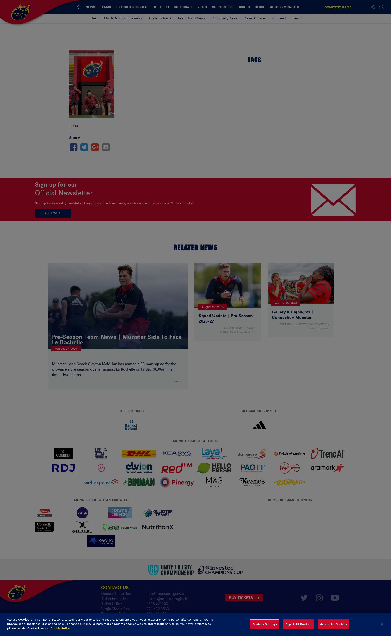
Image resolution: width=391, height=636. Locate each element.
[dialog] (195, 624)
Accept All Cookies (333, 624)
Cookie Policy (60, 628)
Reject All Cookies (298, 624)
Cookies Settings (265, 624)
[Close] (382, 624)
